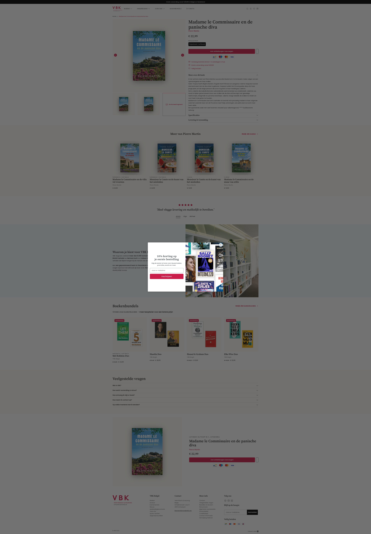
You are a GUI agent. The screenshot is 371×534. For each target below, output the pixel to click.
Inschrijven (166, 276)
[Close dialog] (220, 245)
